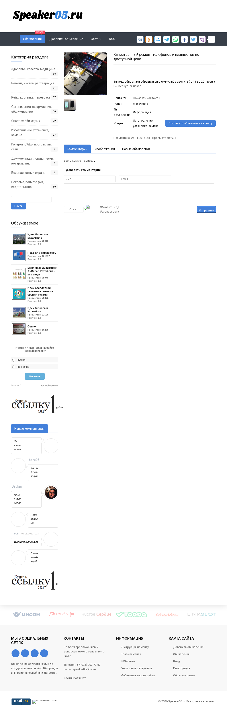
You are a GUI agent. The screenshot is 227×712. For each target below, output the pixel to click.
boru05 (34, 460)
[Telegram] (35, 653)
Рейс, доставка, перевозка (30, 97)
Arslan (17, 486)
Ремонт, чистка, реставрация (32, 83)
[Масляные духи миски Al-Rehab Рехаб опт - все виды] (19, 278)
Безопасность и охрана (28, 172)
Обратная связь (184, 675)
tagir (15, 533)
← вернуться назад (128, 86)
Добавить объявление (188, 647)
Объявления (181, 654)
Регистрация (181, 668)
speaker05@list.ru (84, 669)
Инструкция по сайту (135, 647)
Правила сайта (131, 654)
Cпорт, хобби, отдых (25, 121)
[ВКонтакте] (16, 653)
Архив (44, 385)
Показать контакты (146, 98)
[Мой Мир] (44, 653)
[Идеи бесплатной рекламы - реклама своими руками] (19, 298)
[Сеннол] (19, 333)
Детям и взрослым (26, 541)
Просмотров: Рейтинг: (38, 239)
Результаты (53, 385)
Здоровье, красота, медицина (33, 69)
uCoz (82, 678)
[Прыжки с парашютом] (19, 260)
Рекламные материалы (136, 668)
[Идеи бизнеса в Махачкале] (19, 243)
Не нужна (23, 366)
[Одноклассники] (25, 653)
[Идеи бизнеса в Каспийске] (19, 317)
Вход (176, 661)
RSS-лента (128, 661)
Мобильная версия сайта (138, 675)
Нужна (21, 360)
